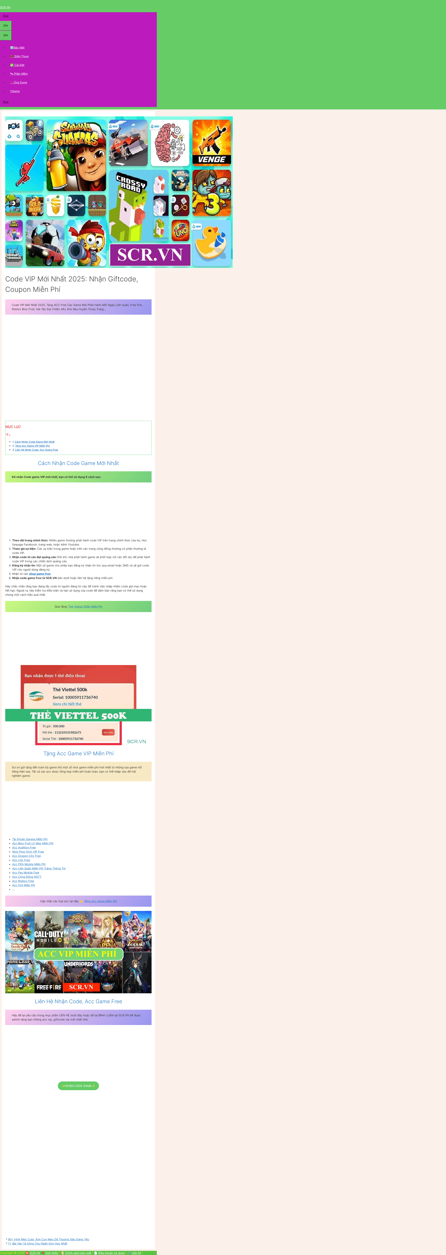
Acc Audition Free (24, 847)
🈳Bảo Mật (17, 47)
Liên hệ (136, 1253)
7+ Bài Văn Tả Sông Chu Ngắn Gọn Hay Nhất (37, 1243)
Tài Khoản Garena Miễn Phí (29, 839)
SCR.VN (5, 7)
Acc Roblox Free (23, 881)
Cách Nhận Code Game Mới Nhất (35, 441)
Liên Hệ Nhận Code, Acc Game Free (36, 449)
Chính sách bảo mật (78, 1253)
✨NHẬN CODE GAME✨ (78, 1086)
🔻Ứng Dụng (18, 82)
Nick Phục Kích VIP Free (28, 851)
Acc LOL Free (21, 860)
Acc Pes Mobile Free (25, 872)
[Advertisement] (78, 343)
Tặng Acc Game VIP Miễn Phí (32, 445)
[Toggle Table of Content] (8, 435)
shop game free (40, 573)
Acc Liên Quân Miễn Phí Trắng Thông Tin (39, 868)
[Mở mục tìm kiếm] (6, 16)
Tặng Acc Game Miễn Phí (100, 901)
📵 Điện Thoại (19, 56)
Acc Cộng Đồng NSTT (26, 876)
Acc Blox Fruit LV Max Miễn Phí (32, 843)
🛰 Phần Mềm (19, 73)
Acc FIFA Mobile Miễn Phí (28, 864)
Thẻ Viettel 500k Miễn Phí (85, 606)
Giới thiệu (51, 1253)
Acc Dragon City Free (26, 856)
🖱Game (15, 91)
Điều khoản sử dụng (111, 1253)
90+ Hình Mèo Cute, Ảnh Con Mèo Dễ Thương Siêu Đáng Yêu (48, 1239)
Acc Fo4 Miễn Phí (23, 885)
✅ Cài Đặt (17, 65)
